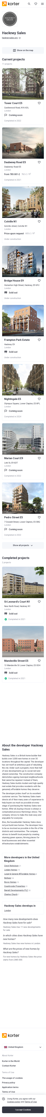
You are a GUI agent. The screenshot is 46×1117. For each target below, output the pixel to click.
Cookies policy (13, 1102)
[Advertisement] (23, 713)
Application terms (10, 1087)
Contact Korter (9, 1066)
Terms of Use (31, 1102)
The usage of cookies (12, 1078)
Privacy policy (8, 1082)
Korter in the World (11, 1061)
